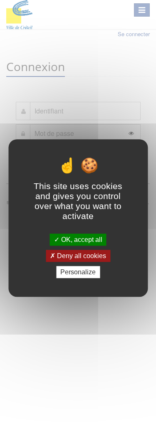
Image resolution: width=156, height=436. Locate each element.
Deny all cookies (80, 255)
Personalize (78, 272)
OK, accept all (80, 239)
